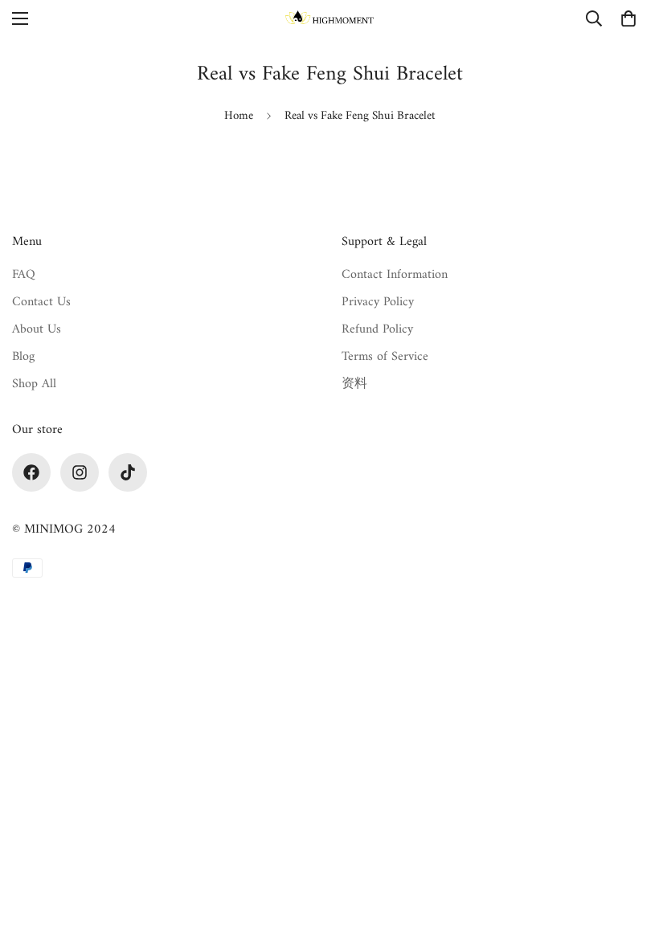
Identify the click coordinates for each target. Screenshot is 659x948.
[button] (628, 18)
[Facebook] (31, 472)
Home (238, 116)
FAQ (23, 275)
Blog (23, 356)
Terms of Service (385, 356)
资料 (354, 384)
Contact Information (395, 275)
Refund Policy (377, 329)
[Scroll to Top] (627, 860)
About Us (36, 329)
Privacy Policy (378, 302)
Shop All (34, 384)
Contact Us (41, 302)
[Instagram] (79, 472)
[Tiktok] (127, 472)
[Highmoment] (329, 18)
